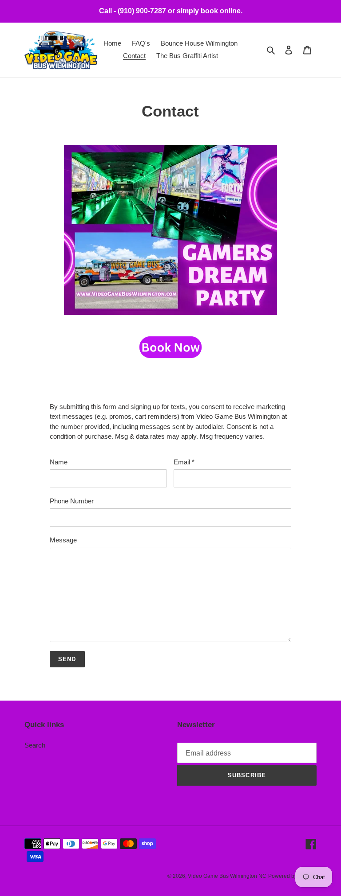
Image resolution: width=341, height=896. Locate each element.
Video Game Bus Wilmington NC (227, 876)
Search (34, 745)
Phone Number (72, 501)
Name (58, 462)
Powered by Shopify (292, 876)
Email (184, 462)
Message (63, 540)
